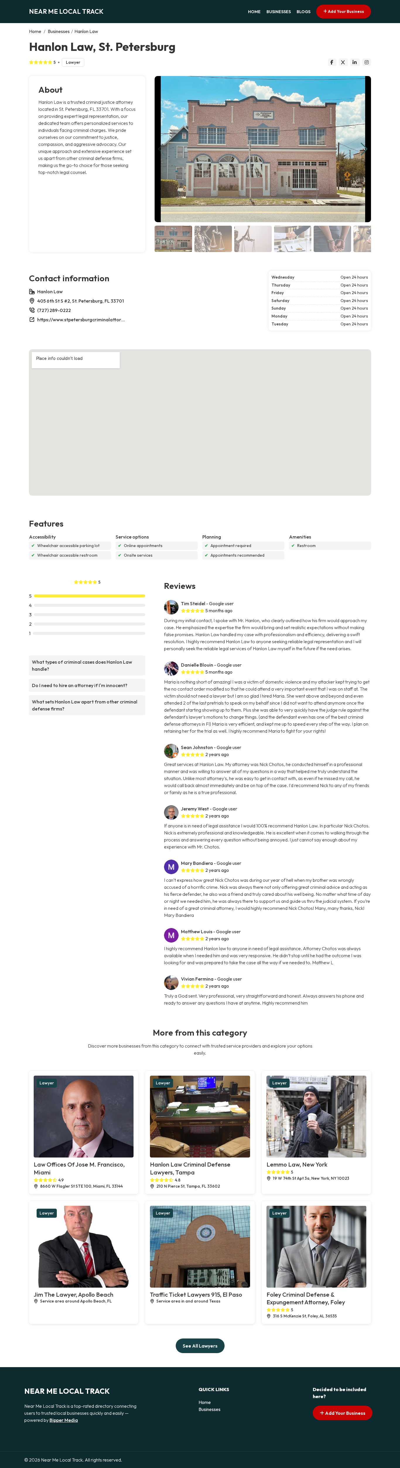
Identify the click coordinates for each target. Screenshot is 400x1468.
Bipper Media (63, 1420)
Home (254, 11)
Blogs (303, 11)
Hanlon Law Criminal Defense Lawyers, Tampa (190, 1168)
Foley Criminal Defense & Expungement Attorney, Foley (305, 1298)
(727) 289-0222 (54, 310)
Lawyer (73, 62)
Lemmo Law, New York (296, 1164)
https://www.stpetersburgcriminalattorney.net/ (81, 319)
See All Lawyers (200, 1346)
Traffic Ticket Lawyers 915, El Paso (196, 1294)
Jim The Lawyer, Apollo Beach (73, 1294)
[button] (364, 149)
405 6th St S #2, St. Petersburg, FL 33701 (80, 301)
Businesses (278, 11)
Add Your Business (345, 11)
